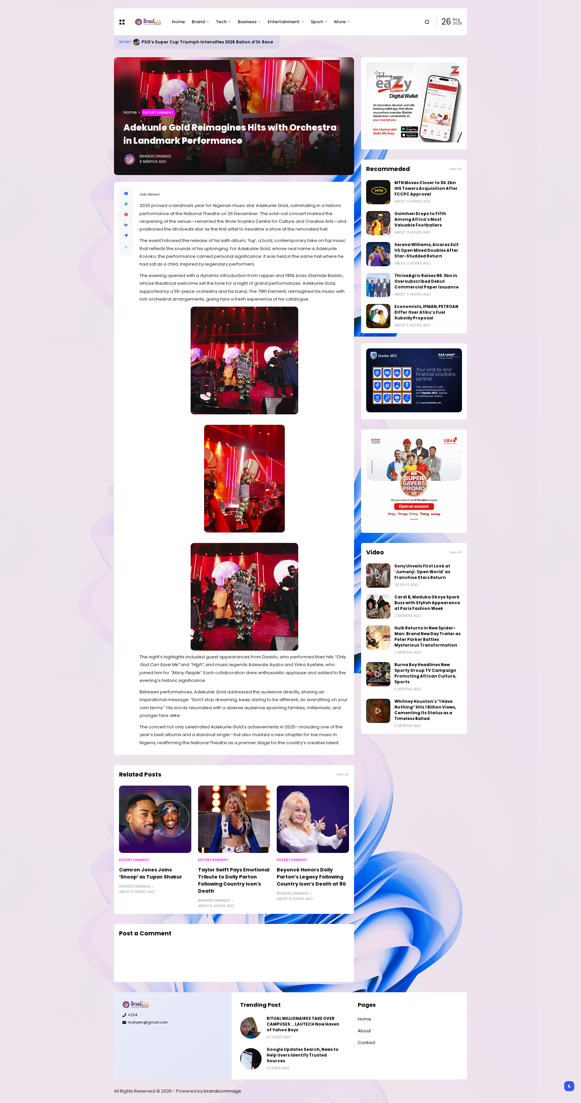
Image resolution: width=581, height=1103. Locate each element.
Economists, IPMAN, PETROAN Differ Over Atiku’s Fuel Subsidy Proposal (426, 312)
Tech (221, 22)
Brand (198, 22)
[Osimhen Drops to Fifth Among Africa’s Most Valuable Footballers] (378, 223)
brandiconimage (222, 1091)
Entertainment (284, 22)
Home (178, 22)
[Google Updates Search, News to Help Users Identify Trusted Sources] (251, 1059)
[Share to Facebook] (126, 194)
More (340, 22)
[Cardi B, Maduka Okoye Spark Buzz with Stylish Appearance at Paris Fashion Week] (378, 606)
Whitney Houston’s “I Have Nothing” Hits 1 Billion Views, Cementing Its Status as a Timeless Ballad (425, 710)
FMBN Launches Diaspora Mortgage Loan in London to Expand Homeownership (234, 42)
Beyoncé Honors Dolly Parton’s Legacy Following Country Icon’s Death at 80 (311, 876)
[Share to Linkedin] (126, 225)
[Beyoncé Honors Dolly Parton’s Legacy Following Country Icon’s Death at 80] (313, 819)
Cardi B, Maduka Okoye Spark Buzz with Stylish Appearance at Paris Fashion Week (427, 602)
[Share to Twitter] (126, 204)
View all (342, 774)
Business (247, 22)
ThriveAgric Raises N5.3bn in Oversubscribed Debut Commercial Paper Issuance (426, 281)
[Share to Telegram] (126, 235)
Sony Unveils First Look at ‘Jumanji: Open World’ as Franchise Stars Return (422, 571)
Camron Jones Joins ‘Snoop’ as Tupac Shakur (150, 873)
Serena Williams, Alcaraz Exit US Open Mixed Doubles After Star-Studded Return (426, 250)
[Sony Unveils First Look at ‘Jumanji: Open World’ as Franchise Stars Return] (378, 575)
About (364, 1031)
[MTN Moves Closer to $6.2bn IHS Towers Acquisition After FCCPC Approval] (378, 192)
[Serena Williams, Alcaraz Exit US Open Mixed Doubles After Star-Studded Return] (378, 254)
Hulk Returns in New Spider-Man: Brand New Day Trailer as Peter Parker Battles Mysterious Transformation (427, 636)
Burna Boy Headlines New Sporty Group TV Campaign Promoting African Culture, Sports (425, 673)
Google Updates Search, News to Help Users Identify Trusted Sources (303, 1055)
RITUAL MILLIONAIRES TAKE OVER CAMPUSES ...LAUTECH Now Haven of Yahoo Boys (303, 1024)
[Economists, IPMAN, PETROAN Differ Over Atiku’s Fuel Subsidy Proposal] (378, 316)
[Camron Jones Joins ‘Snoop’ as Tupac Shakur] (155, 819)
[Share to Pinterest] (126, 214)
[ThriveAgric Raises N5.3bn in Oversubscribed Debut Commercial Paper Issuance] (378, 285)
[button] (126, 247)
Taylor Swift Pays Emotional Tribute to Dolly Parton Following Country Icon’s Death (233, 880)
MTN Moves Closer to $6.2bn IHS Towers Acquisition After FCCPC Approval (426, 188)
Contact (366, 1042)
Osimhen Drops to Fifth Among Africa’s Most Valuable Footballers (420, 219)
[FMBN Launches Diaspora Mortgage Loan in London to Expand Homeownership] (141, 42)
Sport (317, 22)
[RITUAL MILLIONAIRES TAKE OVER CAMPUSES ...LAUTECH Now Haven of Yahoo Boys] (251, 1028)
